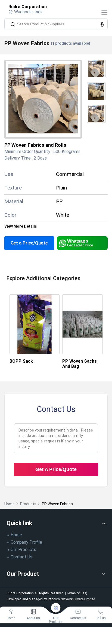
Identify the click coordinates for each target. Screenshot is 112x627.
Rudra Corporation (27, 6)
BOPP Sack (21, 361)
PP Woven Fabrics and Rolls (35, 145)
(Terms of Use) (76, 593)
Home (9, 504)
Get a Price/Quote (29, 243)
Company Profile (26, 542)
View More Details (20, 226)
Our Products (23, 549)
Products (28, 504)
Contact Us (21, 556)
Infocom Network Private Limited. (72, 599)
